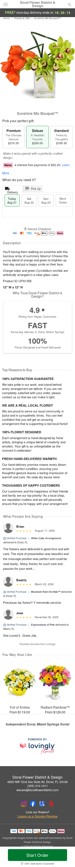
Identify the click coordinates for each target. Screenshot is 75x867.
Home (6, 18)
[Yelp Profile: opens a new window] (51, 804)
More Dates (63, 200)
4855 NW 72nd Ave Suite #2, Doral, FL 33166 (37, 782)
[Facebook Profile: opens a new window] (33, 804)
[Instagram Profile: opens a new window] (24, 804)
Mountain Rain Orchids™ (45, 592)
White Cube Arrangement (46, 538)
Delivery (12, 191)
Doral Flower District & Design (37, 4)
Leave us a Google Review (38, 816)
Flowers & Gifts (22, 18)
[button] (66, 857)
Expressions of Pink (43, 624)
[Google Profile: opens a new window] (42, 804)
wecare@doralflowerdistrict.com (37, 790)
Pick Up (36, 189)
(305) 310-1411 (37, 786)
